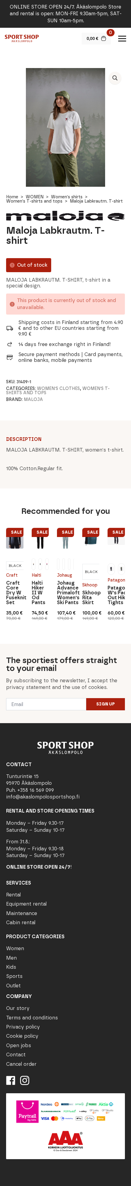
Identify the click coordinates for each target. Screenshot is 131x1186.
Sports (14, 976)
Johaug (64, 575)
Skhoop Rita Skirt (90, 597)
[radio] (15, 565)
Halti (36, 575)
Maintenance (21, 913)
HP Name (6, 649)
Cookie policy (22, 1036)
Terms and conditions (32, 1018)
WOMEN (35, 197)
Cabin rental (20, 922)
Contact (16, 1055)
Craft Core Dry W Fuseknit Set (14, 593)
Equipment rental (26, 904)
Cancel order (21, 1064)
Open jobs (18, 1045)
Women (15, 948)
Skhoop (89, 585)
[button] (115, 78)
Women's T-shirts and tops (34, 201)
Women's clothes (58, 388)
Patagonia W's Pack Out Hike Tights (116, 595)
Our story (18, 1008)
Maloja (33, 399)
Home (12, 197)
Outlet (13, 986)
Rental (13, 895)
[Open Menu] (122, 38)
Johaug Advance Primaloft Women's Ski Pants (65, 593)
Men (11, 958)
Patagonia (116, 580)
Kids (11, 967)
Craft (12, 575)
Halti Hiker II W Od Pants (38, 593)
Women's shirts (67, 197)
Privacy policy (23, 1027)
